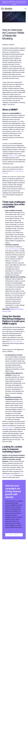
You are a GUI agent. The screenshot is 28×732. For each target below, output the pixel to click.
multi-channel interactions (12, 248)
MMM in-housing (14, 155)
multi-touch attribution (16, 341)
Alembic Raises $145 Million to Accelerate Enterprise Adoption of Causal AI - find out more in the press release (14, 3)
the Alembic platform (8, 427)
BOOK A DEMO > (14, 534)
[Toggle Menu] (25, 8)
